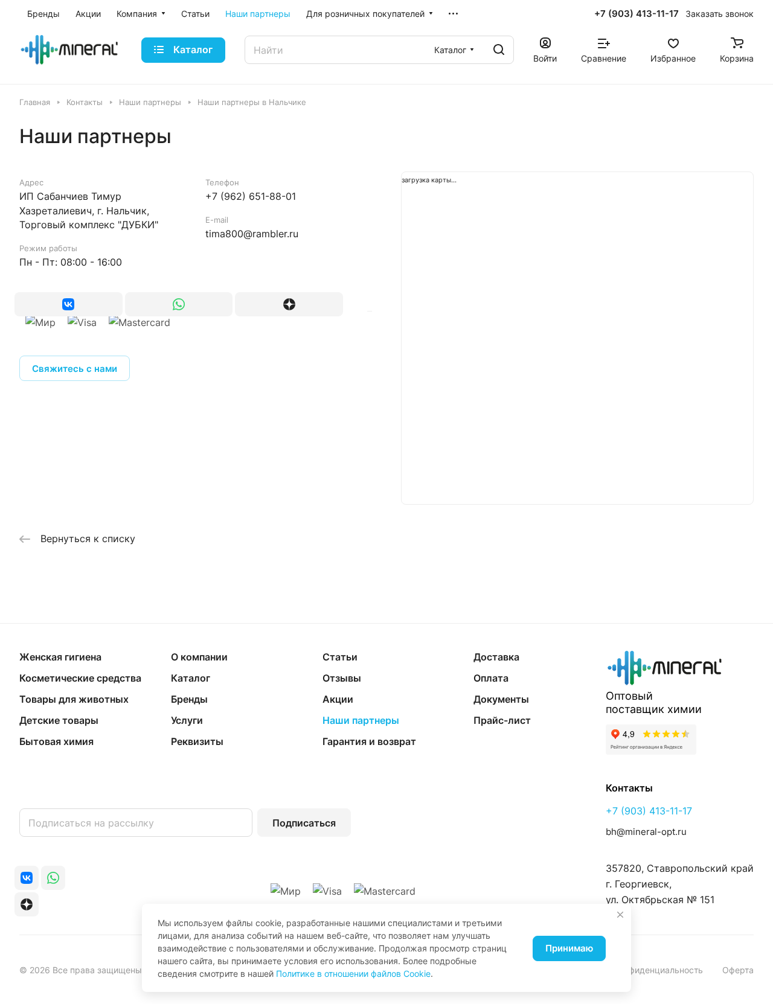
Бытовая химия (56, 741)
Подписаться (304, 823)
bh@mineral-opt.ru (646, 831)
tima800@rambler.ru (251, 234)
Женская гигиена (60, 657)
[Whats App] (179, 304)
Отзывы (341, 678)
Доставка (496, 657)
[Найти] (499, 50)
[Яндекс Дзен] (289, 304)
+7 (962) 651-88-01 (250, 196)
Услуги (187, 720)
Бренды (189, 699)
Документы (501, 699)
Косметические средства (80, 678)
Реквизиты (197, 741)
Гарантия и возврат (369, 741)
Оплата (490, 678)
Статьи (340, 657)
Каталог (190, 678)
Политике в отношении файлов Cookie (353, 973)
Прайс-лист (502, 720)
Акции (337, 699)
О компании (199, 657)
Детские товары (58, 720)
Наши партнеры (360, 720)
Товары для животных (74, 699)
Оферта (738, 970)
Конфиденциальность (658, 970)
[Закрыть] (620, 915)
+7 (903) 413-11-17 (636, 13)
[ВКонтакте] (68, 304)
